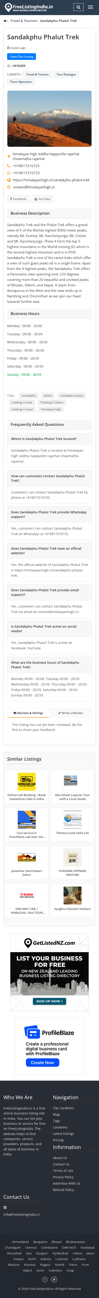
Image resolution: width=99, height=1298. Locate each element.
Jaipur (90, 1253)
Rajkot (27, 1270)
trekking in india (22, 402)
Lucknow (61, 1259)
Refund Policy (63, 1190)
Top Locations (63, 1108)
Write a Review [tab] (72, 713)
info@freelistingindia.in (21, 1214)
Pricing (58, 1140)
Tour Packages (66, 74)
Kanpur (19, 1259)
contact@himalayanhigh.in (34, 187)
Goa (29, 1253)
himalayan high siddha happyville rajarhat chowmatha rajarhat (46, 156)
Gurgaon (42, 1253)
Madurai (13, 1265)
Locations (60, 1127)
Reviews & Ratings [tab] (30, 713)
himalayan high (51, 409)
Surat (40, 1270)
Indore (77, 1253)
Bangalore (40, 1242)
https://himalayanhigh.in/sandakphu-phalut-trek (51, 180)
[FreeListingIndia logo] (29, 7)
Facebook (19, 199)
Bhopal (56, 1242)
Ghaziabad (14, 1253)
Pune (85, 1265)
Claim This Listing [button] (21, 57)
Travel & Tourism (23, 21)
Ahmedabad (20, 1242)
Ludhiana (79, 1259)
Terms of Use (63, 1170)
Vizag (70, 1270)
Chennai (31, 1247)
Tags (56, 1121)
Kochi (32, 1259)
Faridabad (87, 1247)
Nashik (59, 1265)
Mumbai (29, 1265)
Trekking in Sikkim (51, 402)
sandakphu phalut (71, 395)
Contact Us (61, 1164)
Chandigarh (13, 1247)
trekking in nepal (22, 409)
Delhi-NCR (69, 1247)
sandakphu (29, 395)
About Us (60, 1158)
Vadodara (55, 1270)
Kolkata (46, 1259)
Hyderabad (60, 1253)
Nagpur (45, 1265)
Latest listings (63, 1133)
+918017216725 (26, 165)
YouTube (44, 199)
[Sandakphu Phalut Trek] (49, 118)
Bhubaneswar (75, 1242)
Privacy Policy (63, 1177)
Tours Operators (21, 82)
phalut (48, 395)
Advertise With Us (66, 1183)
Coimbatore (49, 1247)
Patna (73, 1265)
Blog (56, 1114)
